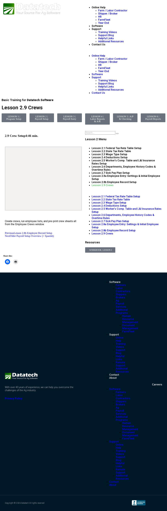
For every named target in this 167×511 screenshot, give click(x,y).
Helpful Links (106, 38)
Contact (114, 374)
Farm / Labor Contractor (112, 10)
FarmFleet (104, 19)
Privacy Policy (13, 398)
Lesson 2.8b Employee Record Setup (114, 182)
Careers (157, 384)
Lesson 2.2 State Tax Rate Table (111, 151)
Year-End (103, 22)
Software (97, 25)
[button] (124, 50)
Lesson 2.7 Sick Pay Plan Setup (111, 172)
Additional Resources (111, 41)
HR (100, 16)
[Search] (117, 133)
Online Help (99, 7)
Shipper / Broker (108, 13)
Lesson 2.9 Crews (103, 185)
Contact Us (98, 44)
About (113, 377)
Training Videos (107, 32)
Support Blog (106, 35)
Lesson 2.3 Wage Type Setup (109, 154)
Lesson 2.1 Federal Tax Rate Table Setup (116, 148)
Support (96, 29)
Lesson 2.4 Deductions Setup (110, 157)
